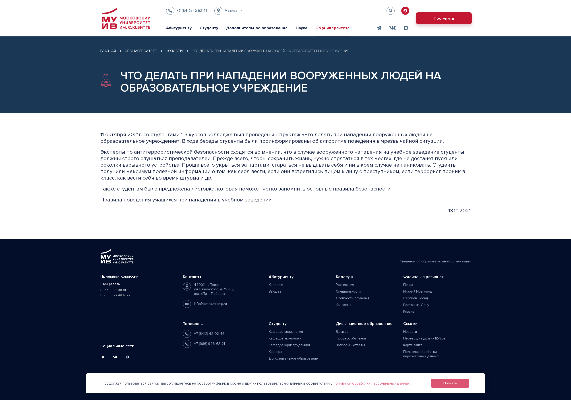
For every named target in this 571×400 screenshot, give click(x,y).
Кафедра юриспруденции (289, 345)
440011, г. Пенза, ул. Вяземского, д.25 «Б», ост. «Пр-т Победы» (214, 289)
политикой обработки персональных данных (371, 383)
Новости (410, 331)
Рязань (408, 311)
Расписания (345, 285)
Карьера (275, 352)
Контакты (343, 305)
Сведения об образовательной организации (435, 261)
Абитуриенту (179, 27)
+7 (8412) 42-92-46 (209, 333)
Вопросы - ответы (350, 345)
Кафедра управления (286, 331)
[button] (228, 11)
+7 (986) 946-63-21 (209, 343)
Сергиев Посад (415, 298)
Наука (301, 27)
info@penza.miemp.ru (210, 304)
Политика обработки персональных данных (421, 354)
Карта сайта (412, 345)
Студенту (209, 27)
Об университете (332, 27)
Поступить (444, 18)
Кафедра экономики (285, 338)
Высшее (275, 291)
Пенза (408, 285)
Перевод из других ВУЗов (424, 338)
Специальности (348, 291)
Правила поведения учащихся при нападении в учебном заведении (186, 200)
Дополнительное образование (257, 27)
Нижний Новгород (417, 291)
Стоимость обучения (352, 298)
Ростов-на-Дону (416, 305)
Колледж (276, 285)
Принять (450, 383)
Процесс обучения (351, 338)
